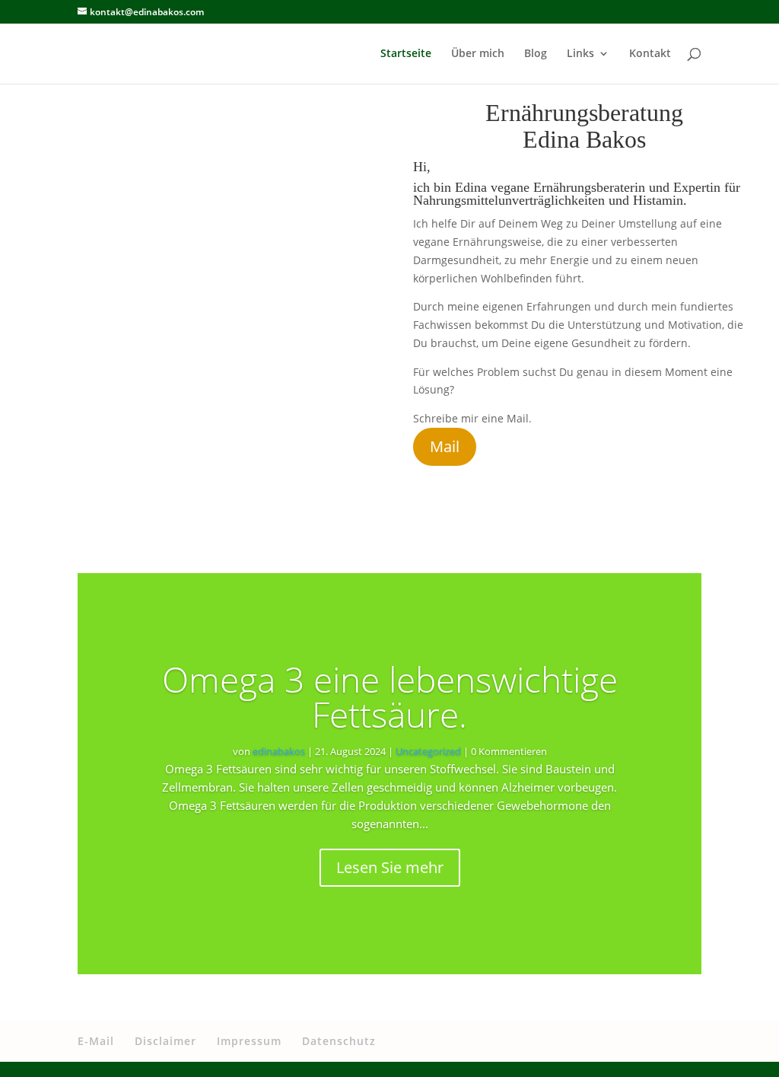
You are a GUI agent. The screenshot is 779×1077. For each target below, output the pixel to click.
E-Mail (96, 1041)
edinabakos (279, 751)
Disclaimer (165, 1041)
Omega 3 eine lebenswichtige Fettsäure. (390, 696)
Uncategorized (428, 751)
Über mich (477, 54)
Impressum (249, 1041)
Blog (535, 54)
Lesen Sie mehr (390, 867)
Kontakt (650, 54)
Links (580, 54)
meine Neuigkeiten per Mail (584, 484)
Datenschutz (339, 1041)
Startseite (405, 54)
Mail (444, 446)
